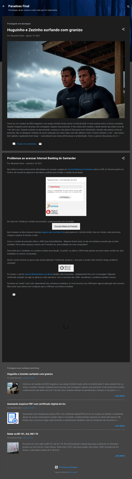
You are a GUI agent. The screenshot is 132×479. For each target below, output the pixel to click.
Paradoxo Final (18, 6)
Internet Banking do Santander (80, 169)
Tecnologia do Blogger (67, 467)
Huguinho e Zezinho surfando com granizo (44, 30)
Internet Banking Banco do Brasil (38, 274)
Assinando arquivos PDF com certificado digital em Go (36, 404)
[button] (123, 30)
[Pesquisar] (128, 7)
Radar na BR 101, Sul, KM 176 (22, 433)
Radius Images (72, 472)
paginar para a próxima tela (53, 232)
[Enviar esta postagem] (40, 145)
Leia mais (120, 396)
